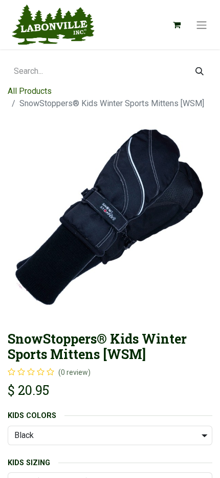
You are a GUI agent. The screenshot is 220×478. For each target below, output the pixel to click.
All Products (30, 91)
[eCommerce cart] (176, 24)
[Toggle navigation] (201, 24)
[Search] (199, 71)
